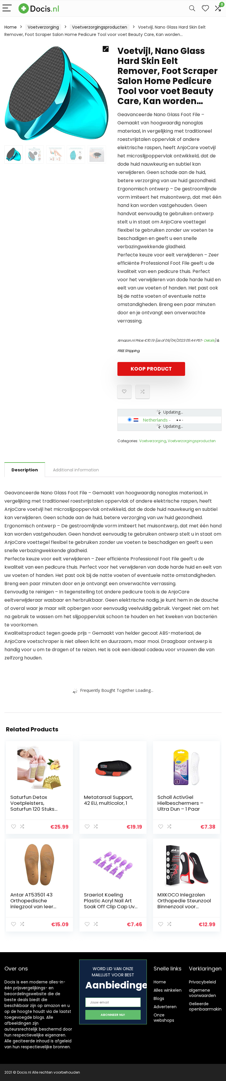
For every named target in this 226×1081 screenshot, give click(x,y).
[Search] (192, 8)
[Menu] (7, 8)
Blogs (159, 998)
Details (209, 340)
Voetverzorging (43, 27)
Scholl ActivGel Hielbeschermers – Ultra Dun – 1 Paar (180, 803)
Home (10, 27)
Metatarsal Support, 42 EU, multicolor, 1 (108, 800)
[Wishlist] (205, 8)
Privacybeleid (202, 982)
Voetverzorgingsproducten (99, 27)
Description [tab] (24, 470)
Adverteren (165, 1007)
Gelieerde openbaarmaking (206, 1006)
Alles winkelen (168, 990)
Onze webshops (164, 1017)
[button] (106, 49)
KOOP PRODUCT (151, 368)
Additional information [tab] (76, 470)
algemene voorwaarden (202, 992)
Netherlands (155, 420)
